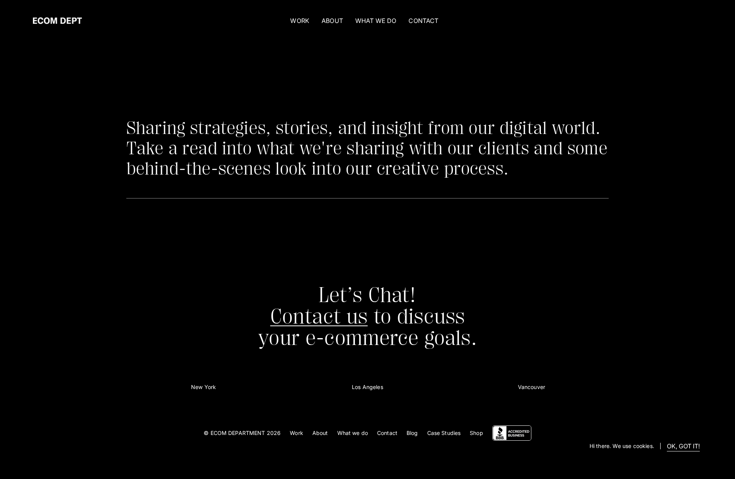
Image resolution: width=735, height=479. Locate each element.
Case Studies (444, 433)
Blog (412, 433)
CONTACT (423, 21)
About (320, 433)
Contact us (319, 316)
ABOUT (332, 21)
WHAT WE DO (376, 21)
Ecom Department (238, 433)
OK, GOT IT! (683, 446)
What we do (352, 433)
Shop (476, 433)
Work (299, 21)
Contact (387, 433)
